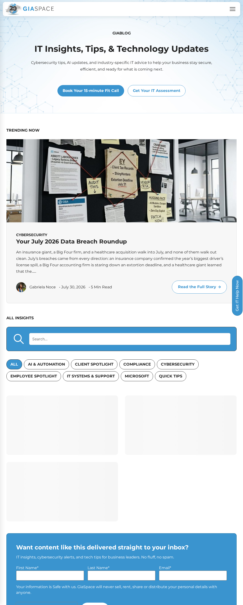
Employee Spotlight (33, 376)
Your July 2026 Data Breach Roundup (71, 241)
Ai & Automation (46, 364)
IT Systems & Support (91, 376)
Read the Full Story (197, 287)
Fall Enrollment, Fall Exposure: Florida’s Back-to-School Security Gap (178, 479)
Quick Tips (170, 376)
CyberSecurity (178, 364)
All (14, 364)
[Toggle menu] (232, 9)
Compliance (137, 364)
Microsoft (137, 376)
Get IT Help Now (237, 295)
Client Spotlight (94, 364)
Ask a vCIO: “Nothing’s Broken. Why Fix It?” (59, 479)
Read (102, 522)
